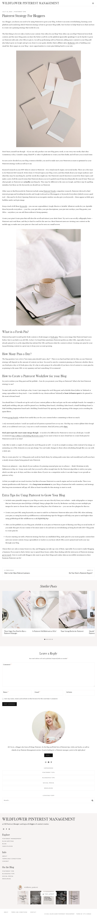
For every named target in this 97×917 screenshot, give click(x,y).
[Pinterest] (9, 829)
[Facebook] (6, 829)
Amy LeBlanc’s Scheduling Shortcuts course (27, 436)
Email (37, 692)
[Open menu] (93, 3)
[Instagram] (3, 829)
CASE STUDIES (7, 846)
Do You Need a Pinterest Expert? (81, 572)
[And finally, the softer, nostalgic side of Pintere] (35, 897)
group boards (13, 418)
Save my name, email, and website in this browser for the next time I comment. (31, 699)
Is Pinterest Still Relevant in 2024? (44, 631)
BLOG (4, 843)
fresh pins (54, 337)
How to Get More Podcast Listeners (17, 572)
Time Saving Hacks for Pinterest (72, 631)
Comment (7, 665)
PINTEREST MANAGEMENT (11, 838)
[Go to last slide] (5, 614)
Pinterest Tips (20, 11)
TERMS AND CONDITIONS (11, 858)
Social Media (48, 783)
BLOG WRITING (8, 841)
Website (69, 692)
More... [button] (48, 755)
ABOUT (4, 856)
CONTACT (5, 861)
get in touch (6, 555)
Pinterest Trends (49, 191)
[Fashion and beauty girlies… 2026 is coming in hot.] (74, 897)
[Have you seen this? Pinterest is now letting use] (48, 897)
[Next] (91, 614)
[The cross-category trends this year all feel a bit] (23, 897)
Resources (48, 788)
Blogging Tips (48, 777)
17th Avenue (87, 913)
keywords (23, 206)
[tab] (44, 639)
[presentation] (16, 609)
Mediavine (71, 43)
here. (66, 427)
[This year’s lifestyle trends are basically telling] (61, 897)
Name (6, 692)
